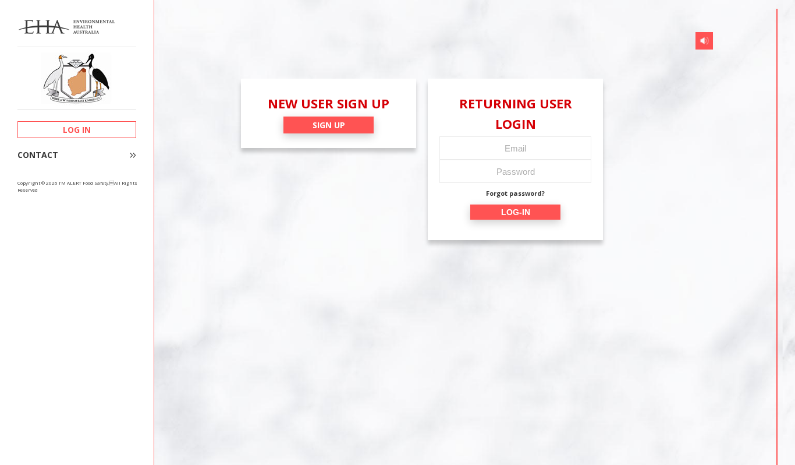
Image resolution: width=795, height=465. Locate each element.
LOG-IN (515, 212)
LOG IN (77, 129)
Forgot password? (515, 193)
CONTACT (37, 155)
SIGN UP (329, 125)
